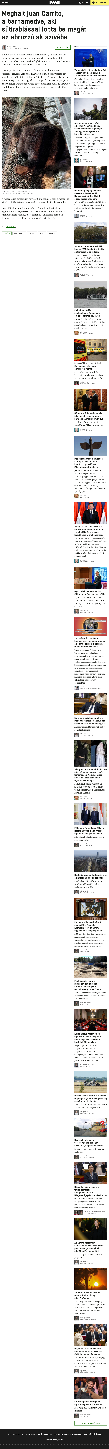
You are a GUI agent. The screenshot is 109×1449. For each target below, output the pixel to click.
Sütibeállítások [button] (95, 1434)
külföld (9, 48)
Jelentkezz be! (101, 2)
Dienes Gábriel (11, 46)
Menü (7, 2)
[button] (7, 233)
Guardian (10, 226)
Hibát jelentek (18, 1434)
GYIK (9, 1434)
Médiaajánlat (77, 1434)
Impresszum (31, 1434)
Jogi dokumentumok (62, 1434)
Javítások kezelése (45, 1434)
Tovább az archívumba (91, 1423)
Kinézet (85, 2)
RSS (85, 1434)
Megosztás (64, 47)
